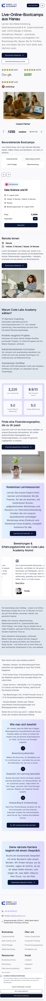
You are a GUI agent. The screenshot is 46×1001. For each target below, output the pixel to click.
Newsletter (6, 973)
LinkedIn (28, 960)
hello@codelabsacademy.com (14, 916)
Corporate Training (32, 941)
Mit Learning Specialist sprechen (24, 825)
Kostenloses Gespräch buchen (21, 882)
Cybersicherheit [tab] (11, 159)
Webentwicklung (8, 949)
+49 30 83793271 (10, 911)
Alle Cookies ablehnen (21, 991)
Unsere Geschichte (32, 936)
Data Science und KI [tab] (33, 159)
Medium (28, 968)
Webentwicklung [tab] (33, 164)
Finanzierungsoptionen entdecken (17, 447)
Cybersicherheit (8, 936)
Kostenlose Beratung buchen (15, 61)
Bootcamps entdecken (13, 55)
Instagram (29, 964)
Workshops (6, 964)
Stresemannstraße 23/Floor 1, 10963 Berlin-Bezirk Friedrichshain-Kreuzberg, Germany (21, 922)
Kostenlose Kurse (9, 960)
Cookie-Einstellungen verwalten (21, 987)
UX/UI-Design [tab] (12, 164)
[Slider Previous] (4, 175)
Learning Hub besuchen (21, 533)
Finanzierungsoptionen (34, 945)
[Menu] (42, 5)
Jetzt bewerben (33, 5)
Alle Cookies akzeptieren (21, 995)
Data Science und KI (15, 189)
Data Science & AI (9, 941)
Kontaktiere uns (31, 949)
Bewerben (20, 225)
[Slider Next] (8, 175)
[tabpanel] (23, 185)
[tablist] (23, 162)
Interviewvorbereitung (10, 968)
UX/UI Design (7, 945)
